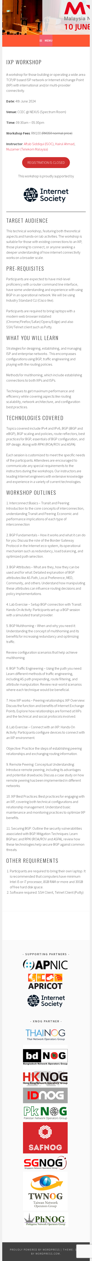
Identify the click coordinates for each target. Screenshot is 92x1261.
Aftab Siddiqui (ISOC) (39, 144)
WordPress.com (48, 1253)
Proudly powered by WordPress (35, 1249)
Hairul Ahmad (64, 144)
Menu (48, 40)
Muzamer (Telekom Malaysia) (27, 149)
